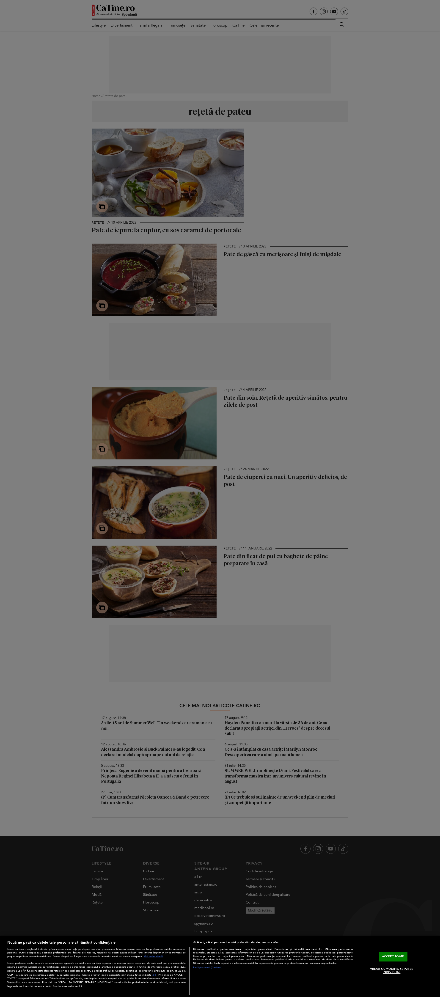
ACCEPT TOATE (393, 956)
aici (154, 975)
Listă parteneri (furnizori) (207, 967)
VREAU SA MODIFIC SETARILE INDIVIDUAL (391, 971)
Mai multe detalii (153, 956)
